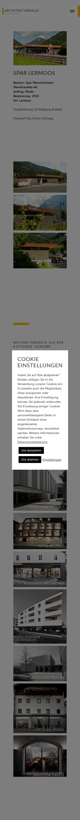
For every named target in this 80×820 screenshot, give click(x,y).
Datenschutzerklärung (32, 442)
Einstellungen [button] (51, 460)
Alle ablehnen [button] (30, 459)
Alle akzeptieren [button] (31, 450)
